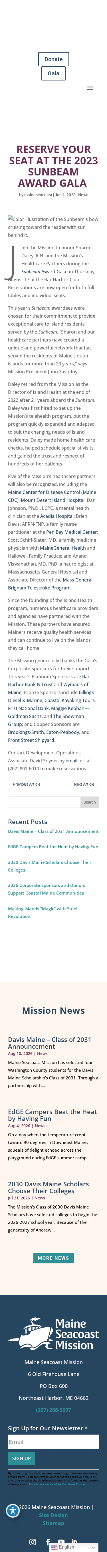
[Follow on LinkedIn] (74, 1542)
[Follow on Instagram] (32, 1542)
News (83, 195)
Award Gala (43, 271)
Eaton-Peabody (62, 732)
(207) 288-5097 (53, 1409)
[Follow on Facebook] (48, 1542)
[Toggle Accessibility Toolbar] (13, 1511)
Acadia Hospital (57, 516)
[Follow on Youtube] (61, 1542)
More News (53, 1258)
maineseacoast (38, 195)
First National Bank (28, 708)
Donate (54, 59)
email (71, 761)
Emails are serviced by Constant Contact (58, 1484)
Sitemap (53, 1523)
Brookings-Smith (26, 732)
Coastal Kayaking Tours (70, 700)
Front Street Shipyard (31, 740)
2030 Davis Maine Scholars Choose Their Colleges (48, 1187)
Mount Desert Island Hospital (52, 500)
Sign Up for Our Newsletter (48, 1428)
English (66, 1547)
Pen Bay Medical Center (71, 532)
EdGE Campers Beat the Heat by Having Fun (53, 846)
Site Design (53, 1515)
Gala (53, 73)
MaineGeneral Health (63, 548)
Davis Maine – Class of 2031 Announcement (53, 831)
